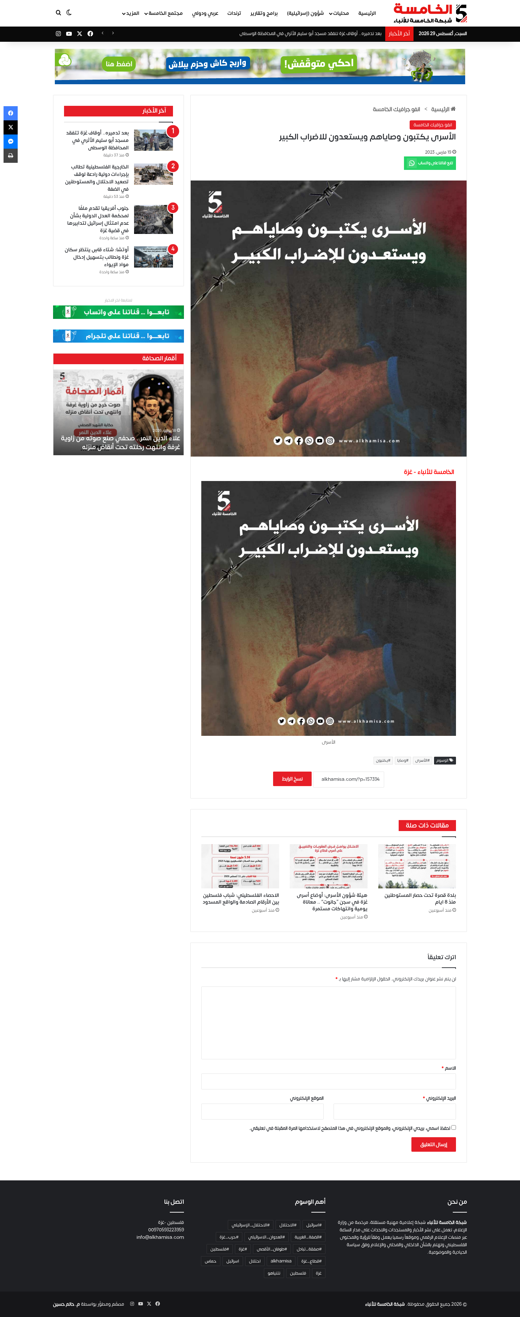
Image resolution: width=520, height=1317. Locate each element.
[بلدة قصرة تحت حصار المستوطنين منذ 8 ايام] (417, 866)
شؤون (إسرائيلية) (305, 13)
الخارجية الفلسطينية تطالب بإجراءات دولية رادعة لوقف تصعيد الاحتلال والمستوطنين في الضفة (97, 178)
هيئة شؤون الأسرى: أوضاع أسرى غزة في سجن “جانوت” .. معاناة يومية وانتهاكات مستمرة (332, 902)
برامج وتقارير (264, 13)
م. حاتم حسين (66, 1304)
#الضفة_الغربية (308, 1237)
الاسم (448, 1068)
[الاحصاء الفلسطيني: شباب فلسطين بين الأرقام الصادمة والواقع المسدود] (240, 866)
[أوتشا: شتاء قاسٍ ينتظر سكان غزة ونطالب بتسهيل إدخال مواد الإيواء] (153, 257)
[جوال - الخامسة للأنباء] (260, 66)
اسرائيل (232, 1261)
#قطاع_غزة (311, 1261)
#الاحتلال (287, 1225)
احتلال (255, 1261)
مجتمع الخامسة (166, 13)
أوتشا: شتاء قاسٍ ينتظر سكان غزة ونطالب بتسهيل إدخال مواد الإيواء (97, 257)
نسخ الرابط (292, 779)
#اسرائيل (314, 1225)
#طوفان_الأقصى (272, 1249)
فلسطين (298, 1273)
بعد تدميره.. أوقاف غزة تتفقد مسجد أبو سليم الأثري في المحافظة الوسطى (97, 140)
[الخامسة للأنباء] (430, 13)
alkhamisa (281, 1261)
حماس (210, 1261)
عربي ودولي (205, 13)
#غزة (243, 1249)
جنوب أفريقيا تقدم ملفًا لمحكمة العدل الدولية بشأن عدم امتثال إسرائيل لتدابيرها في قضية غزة (98, 219)
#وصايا (403, 760)
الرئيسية (367, 13)
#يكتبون (383, 760)
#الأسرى (422, 760)
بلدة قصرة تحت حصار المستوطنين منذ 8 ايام (420, 898)
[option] (118, 412)
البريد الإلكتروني (439, 1098)
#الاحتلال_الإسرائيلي (251, 1225)
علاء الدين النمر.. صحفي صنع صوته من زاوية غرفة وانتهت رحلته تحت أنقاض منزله (120, 442)
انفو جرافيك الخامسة (396, 109)
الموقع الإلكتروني (307, 1098)
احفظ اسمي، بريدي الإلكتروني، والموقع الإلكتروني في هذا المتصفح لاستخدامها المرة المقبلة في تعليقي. (349, 1128)
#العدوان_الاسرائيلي (266, 1237)
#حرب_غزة (229, 1237)
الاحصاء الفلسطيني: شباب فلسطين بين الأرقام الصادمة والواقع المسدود (241, 898)
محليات (341, 13)
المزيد (132, 13)
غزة (319, 1273)
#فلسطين (219, 1249)
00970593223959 (166, 1230)
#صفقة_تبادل (309, 1249)
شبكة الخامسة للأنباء (385, 1304)
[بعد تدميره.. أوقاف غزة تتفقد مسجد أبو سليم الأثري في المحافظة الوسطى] (153, 140)
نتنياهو (274, 1273)
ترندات (234, 13)
